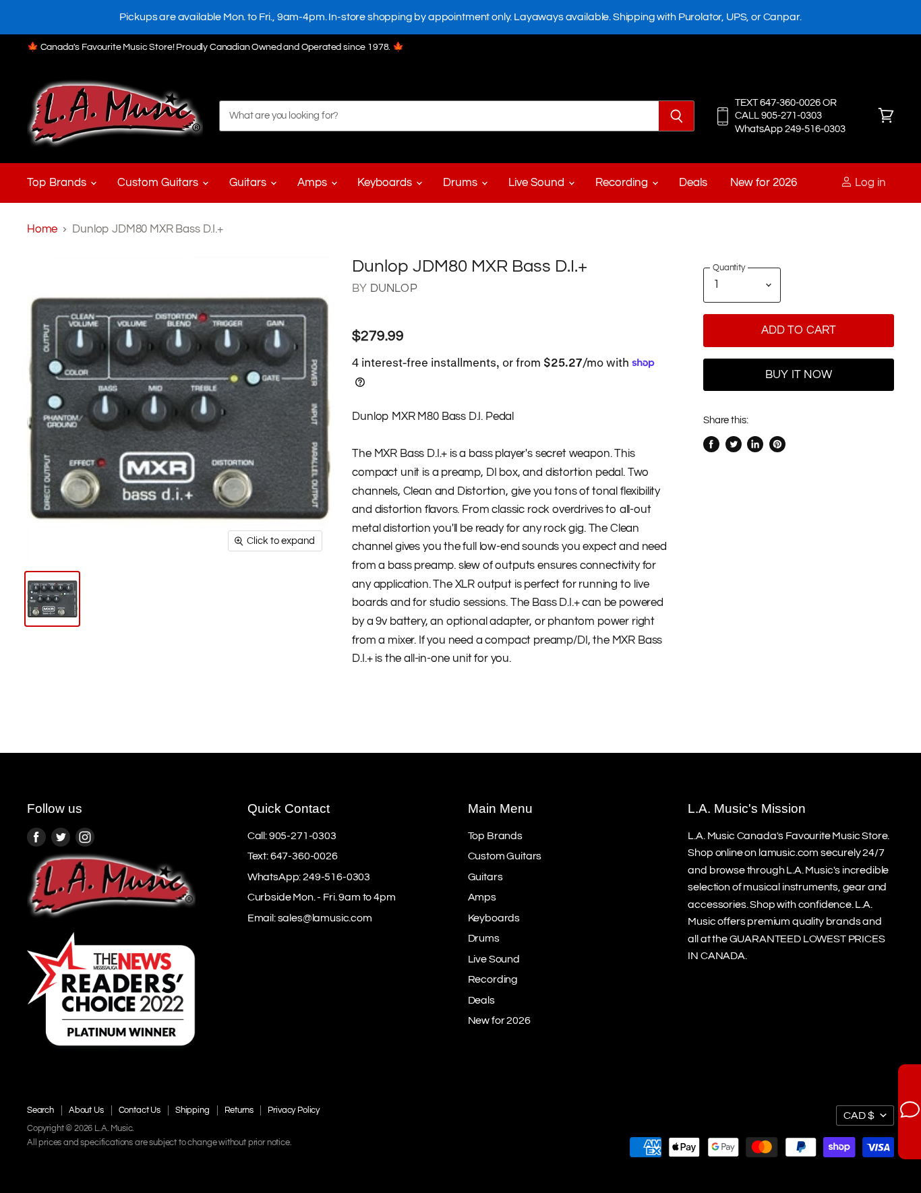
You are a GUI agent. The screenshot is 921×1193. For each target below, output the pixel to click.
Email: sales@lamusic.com (309, 918)
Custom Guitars (159, 183)
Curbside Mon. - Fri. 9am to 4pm (321, 897)
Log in (869, 183)
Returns (239, 1110)
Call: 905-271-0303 (291, 835)
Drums (461, 183)
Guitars (249, 183)
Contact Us (139, 1110)
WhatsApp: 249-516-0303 (308, 876)
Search (40, 1110)
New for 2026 (763, 183)
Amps (313, 183)
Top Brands (58, 183)
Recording (623, 183)
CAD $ (858, 1115)
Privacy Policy (294, 1110)
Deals (693, 183)
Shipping (192, 1110)
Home (42, 229)
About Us (86, 1110)
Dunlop (393, 288)
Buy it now (798, 375)
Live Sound (537, 183)
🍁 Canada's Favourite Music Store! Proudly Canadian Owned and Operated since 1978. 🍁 (215, 47)
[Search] (676, 115)
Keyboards (386, 183)
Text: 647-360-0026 (292, 856)
